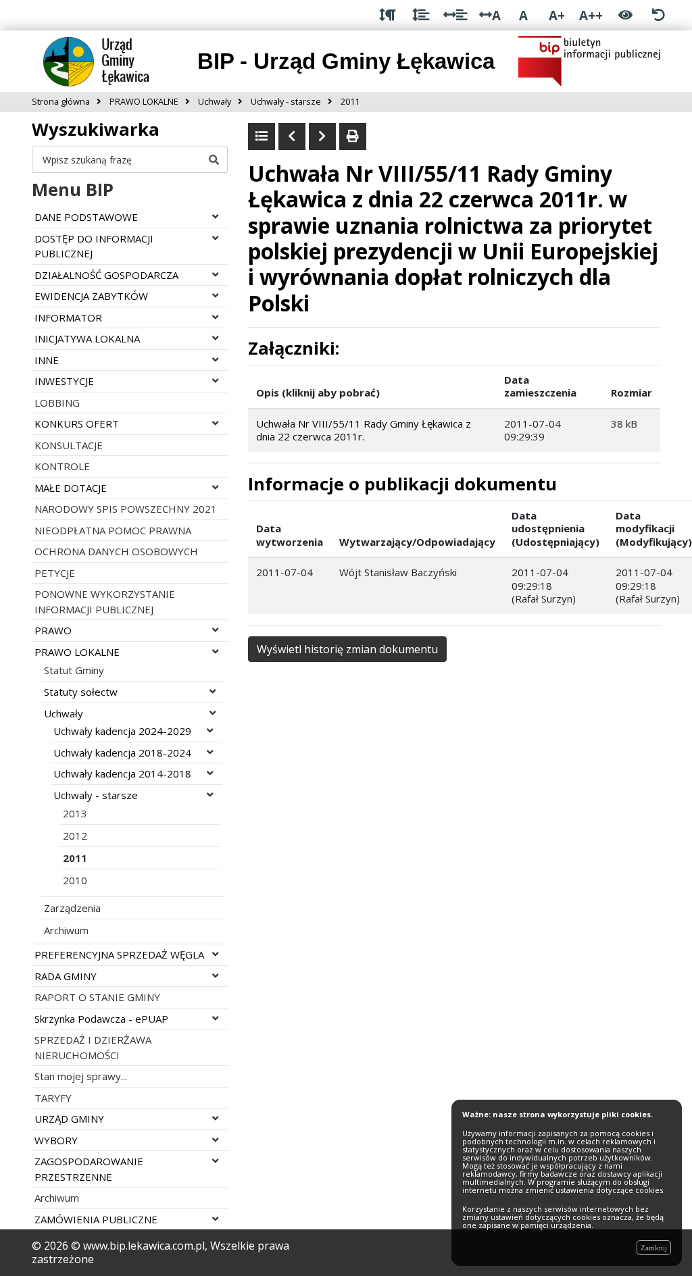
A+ (557, 15)
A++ (591, 15)
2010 (75, 880)
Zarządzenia (72, 908)
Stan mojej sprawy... (80, 1076)
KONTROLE (62, 466)
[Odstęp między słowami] (455, 15)
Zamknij (654, 1248)
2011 (75, 858)
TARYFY (53, 1097)
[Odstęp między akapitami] (387, 15)
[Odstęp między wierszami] (420, 15)
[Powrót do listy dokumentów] (261, 136)
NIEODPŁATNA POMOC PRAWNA (112, 530)
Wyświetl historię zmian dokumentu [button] (347, 649)
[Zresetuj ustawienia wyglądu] (658, 15)
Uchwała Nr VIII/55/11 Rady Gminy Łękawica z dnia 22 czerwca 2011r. (363, 430)
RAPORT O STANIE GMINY (97, 997)
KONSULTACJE (68, 445)
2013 (75, 813)
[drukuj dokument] (352, 136)
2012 (75, 835)
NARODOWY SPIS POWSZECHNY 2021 (125, 508)
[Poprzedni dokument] (291, 136)
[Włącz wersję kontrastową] (625, 15)
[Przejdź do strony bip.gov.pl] (589, 60)
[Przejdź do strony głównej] (107, 60)
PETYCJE (54, 573)
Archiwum (66, 930)
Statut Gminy (74, 670)
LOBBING (57, 402)
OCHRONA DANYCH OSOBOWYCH (116, 551)
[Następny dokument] (322, 136)
